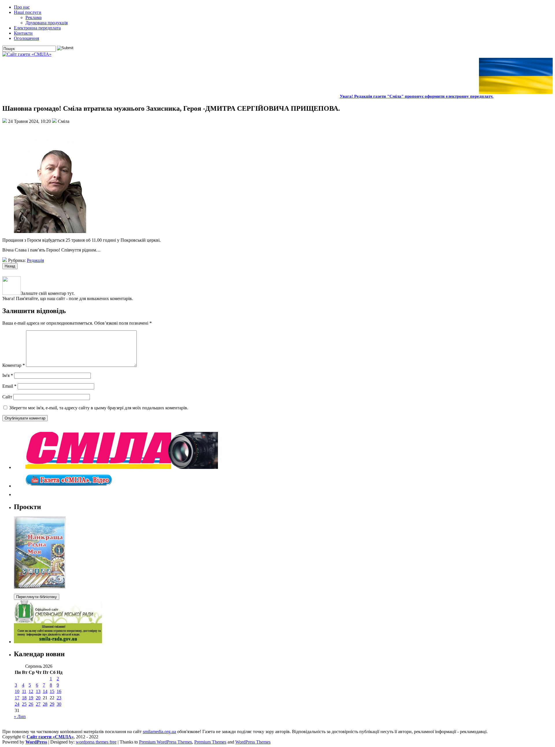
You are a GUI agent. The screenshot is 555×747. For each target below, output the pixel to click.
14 (45, 691)
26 (31, 704)
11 (24, 691)
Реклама (33, 17)
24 (17, 704)
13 (38, 691)
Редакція (35, 260)
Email (9, 386)
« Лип (20, 716)
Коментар (13, 365)
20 (38, 697)
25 (24, 704)
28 (45, 704)
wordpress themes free (96, 741)
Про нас (22, 7)
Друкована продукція (46, 22)
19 (31, 697)
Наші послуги (27, 12)
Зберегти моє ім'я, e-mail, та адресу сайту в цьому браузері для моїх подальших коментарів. (98, 407)
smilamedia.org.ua (159, 731)
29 (52, 704)
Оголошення (26, 38)
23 (59, 697)
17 (17, 697)
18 (24, 697)
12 (31, 691)
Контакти (23, 33)
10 (17, 691)
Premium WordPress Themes (165, 741)
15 (52, 691)
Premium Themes (210, 741)
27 (38, 704)
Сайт (7, 396)
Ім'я (7, 375)
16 (59, 691)
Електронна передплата (37, 27)
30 (59, 704)
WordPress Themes (253, 741)
